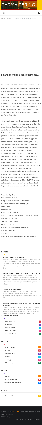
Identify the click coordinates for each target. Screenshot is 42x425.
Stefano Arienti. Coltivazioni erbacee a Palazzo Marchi (21, 273)
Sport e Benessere (10, 379)
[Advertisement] (21, 45)
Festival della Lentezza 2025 (12, 289)
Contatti (29, 419)
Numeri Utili (8, 396)
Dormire (7, 350)
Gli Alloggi (8, 360)
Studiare (7, 376)
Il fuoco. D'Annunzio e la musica (14, 257)
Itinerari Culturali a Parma (12, 334)
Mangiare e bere (9, 353)
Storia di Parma (9, 321)
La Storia (7, 356)
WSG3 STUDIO (16, 412)
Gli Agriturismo (9, 347)
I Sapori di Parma (10, 331)
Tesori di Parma (9, 327)
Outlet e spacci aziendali (12, 382)
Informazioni (20, 419)
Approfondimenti (9, 316)
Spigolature (8, 324)
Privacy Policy (5, 417)
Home (3, 18)
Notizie (9, 18)
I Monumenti (8, 363)
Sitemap (37, 419)
